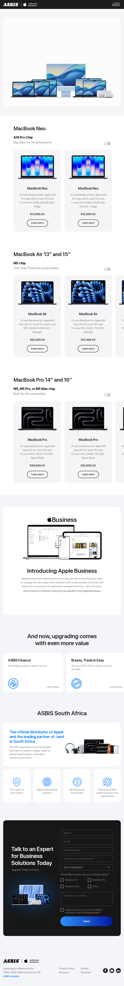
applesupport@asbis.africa (18, 968)
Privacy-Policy (67, 968)
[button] (37, 223)
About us (64, 972)
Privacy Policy (92, 912)
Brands (85, 968)
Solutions (86, 972)
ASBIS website (11, 976)
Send (86, 921)
